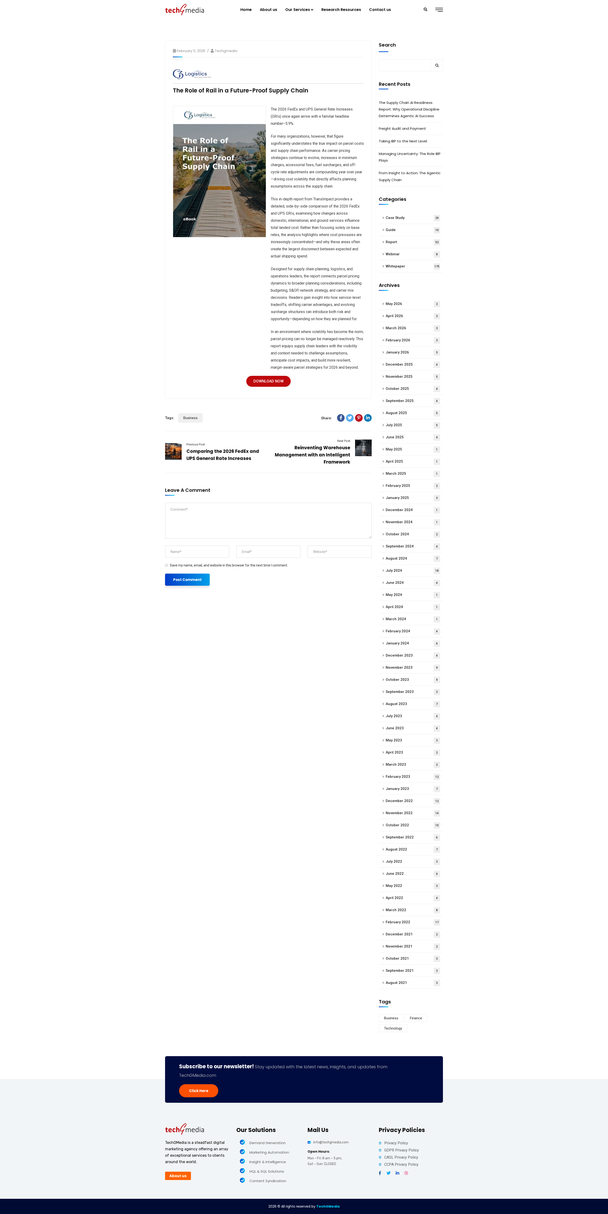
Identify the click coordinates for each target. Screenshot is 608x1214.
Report (412, 242)
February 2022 (412, 922)
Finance (416, 1018)
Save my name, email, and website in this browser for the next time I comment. (229, 565)
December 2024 (412, 510)
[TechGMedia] (184, 10)
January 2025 (412, 498)
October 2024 (412, 534)
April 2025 (412, 461)
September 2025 (412, 401)
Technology (393, 1028)
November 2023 (412, 667)
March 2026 (412, 328)
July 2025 (412, 425)
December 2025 (412, 364)
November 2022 (412, 813)
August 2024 (412, 558)
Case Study (412, 218)
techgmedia (226, 50)
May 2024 (412, 595)
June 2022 (412, 873)
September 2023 (412, 692)
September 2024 (412, 546)
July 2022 (412, 861)
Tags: (169, 418)
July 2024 (412, 570)
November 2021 (412, 946)
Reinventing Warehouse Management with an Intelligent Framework (312, 455)
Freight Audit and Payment (402, 128)
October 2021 (412, 958)
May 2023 (412, 740)
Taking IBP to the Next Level (403, 141)
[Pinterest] (359, 418)
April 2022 (412, 898)
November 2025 (412, 376)
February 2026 (412, 340)
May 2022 (412, 886)
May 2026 (412, 304)
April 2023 (412, 752)
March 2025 (412, 473)
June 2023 (412, 728)
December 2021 (412, 934)
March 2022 (412, 910)
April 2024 (412, 607)
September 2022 (412, 837)
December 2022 (412, 801)
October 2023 (412, 679)
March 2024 (412, 619)
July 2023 (412, 716)
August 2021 (412, 983)
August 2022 (412, 849)
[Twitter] (350, 418)
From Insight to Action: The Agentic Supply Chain (410, 176)
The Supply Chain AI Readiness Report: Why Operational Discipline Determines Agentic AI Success (409, 109)
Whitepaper (412, 266)
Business (190, 418)
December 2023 (412, 655)
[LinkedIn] (368, 418)
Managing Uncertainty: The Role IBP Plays (410, 157)
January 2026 (412, 352)
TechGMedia (328, 1206)
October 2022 (412, 825)
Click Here (198, 1090)
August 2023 (412, 704)
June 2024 (412, 582)
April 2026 (412, 316)
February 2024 (412, 631)
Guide (412, 230)
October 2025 (412, 389)
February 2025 (412, 486)
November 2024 (412, 522)
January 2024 (412, 643)
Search (387, 45)
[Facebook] (341, 418)
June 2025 (412, 437)
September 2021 (412, 970)
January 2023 (412, 789)
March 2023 (412, 764)
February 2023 (412, 776)
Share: (326, 418)
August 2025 (412, 413)
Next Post (343, 441)
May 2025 (412, 449)
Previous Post (195, 444)
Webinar (412, 254)
